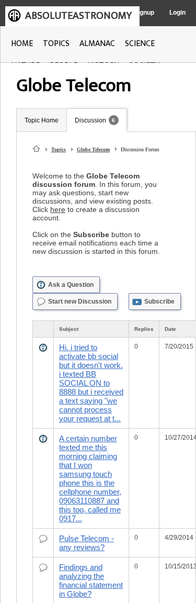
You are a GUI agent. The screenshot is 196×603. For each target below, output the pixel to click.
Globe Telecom (93, 149)
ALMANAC (97, 44)
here (57, 209)
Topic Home (42, 120)
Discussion (90, 120)
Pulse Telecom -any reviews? (86, 543)
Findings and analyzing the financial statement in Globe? (91, 580)
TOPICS (56, 44)
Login (177, 12)
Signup (144, 12)
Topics (58, 149)
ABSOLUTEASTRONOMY (78, 16)
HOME (22, 44)
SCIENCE (140, 44)
